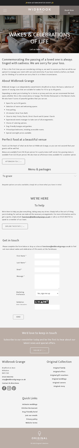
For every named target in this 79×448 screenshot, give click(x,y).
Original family (59, 368)
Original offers (59, 371)
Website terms (31, 422)
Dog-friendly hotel (29, 411)
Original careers (59, 382)
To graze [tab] (7, 176)
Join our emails (31, 415)
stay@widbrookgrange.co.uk (14, 379)
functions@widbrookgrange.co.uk (36, 217)
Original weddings (59, 379)
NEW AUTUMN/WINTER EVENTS (39, 2)
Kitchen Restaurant (29, 408)
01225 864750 (7, 377)
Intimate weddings (29, 404)
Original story (59, 386)
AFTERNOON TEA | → (13, 161)
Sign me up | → (39, 350)
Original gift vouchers (59, 375)
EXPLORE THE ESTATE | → (15, 226)
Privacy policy (31, 419)
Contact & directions (10, 383)
